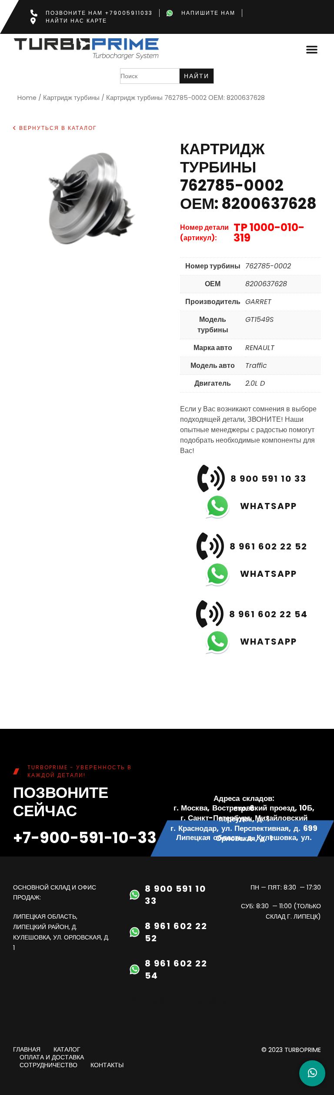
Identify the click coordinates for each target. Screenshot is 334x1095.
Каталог (66, 1050)
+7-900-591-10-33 (85, 837)
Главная (26, 1050)
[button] (312, 49)
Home (27, 97)
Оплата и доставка (52, 1058)
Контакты (107, 1065)
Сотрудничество (48, 1065)
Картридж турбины (71, 97)
